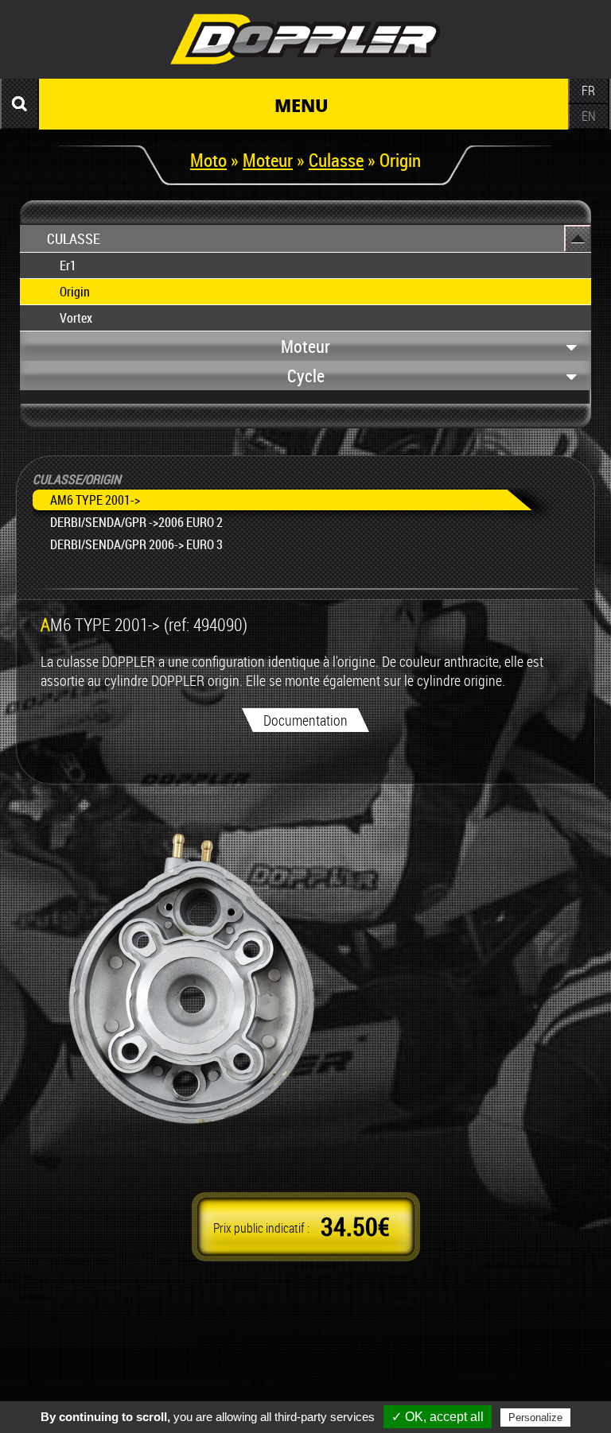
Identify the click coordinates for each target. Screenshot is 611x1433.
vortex (76, 318)
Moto (208, 159)
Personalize (535, 1417)
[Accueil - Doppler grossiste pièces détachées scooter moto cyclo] (305, 66)
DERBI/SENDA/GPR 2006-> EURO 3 (136, 544)
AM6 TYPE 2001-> (95, 500)
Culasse (336, 159)
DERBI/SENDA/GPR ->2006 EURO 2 (136, 522)
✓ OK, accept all (437, 1416)
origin (75, 291)
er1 (68, 265)
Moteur (268, 159)
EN (589, 116)
